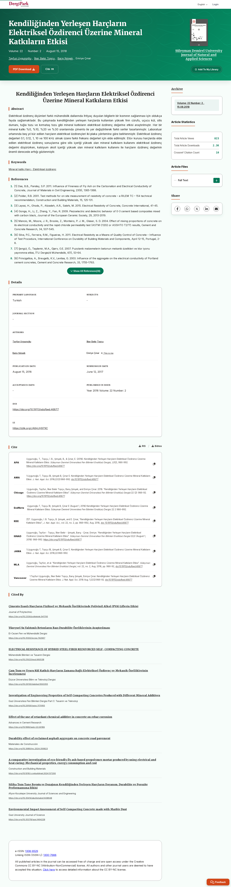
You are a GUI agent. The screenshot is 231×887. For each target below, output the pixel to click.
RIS (144, 446)
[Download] (216, 180)
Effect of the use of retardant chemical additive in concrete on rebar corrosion (60, 716)
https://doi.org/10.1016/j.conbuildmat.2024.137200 (32, 773)
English (201, 4)
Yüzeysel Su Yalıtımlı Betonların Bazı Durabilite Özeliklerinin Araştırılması (59, 627)
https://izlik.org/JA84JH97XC (30, 428)
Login (215, 4)
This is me (108, 353)
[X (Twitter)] (197, 209)
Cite (47, 69)
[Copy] (154, 464)
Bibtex (158, 446)
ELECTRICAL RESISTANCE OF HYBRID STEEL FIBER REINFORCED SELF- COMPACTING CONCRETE (74, 649)
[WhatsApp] (187, 209)
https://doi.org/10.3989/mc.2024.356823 (28, 748)
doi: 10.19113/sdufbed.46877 (114, 523)
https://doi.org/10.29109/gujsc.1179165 (27, 705)
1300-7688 (49, 855)
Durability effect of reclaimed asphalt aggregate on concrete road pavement (59, 738)
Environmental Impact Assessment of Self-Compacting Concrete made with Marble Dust (68, 809)
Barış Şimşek (65, 58)
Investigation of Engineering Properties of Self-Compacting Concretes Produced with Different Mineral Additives (84, 695)
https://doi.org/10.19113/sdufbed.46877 (36, 409)
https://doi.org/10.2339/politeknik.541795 (28, 616)
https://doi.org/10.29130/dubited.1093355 (28, 684)
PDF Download (22, 69)
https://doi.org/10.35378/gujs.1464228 (27, 819)
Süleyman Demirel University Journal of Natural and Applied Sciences (198, 55)
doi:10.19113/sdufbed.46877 (84, 479)
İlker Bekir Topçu (44, 58)
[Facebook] (177, 209)
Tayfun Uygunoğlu (20, 58)
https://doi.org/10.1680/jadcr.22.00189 (27, 727)
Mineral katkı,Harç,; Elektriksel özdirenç (32, 169)
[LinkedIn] (206, 209)
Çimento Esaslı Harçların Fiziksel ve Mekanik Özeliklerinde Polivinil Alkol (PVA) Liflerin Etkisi (73, 606)
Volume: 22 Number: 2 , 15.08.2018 (190, 105)
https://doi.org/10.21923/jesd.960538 (26, 659)
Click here (49, 869)
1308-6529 (31, 851)
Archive (177, 89)
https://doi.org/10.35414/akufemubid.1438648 (30, 798)
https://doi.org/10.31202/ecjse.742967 (27, 638)
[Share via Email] (216, 209)
